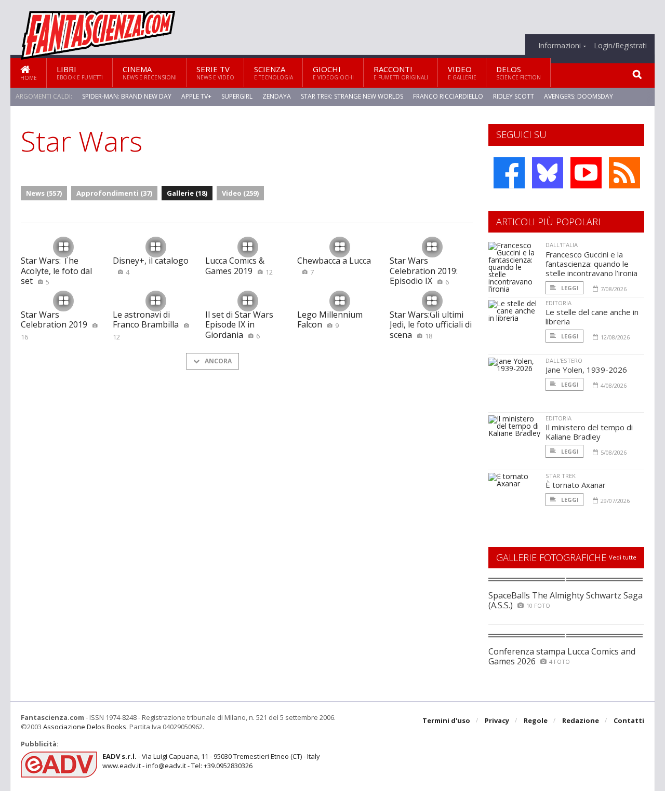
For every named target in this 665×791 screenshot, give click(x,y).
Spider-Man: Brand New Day (126, 96)
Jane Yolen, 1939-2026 (586, 369)
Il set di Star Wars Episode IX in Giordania (239, 324)
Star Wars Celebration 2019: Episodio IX (424, 270)
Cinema (150, 72)
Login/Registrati (620, 45)
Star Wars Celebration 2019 (54, 325)
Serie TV (215, 72)
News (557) (44, 193)
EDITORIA (558, 303)
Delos (518, 72)
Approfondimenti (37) (114, 193)
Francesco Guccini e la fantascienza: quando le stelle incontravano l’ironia (591, 263)
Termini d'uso (446, 720)
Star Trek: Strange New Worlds (352, 96)
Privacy (497, 720)
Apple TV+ (196, 96)
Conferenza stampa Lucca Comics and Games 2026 (561, 656)
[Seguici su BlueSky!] (547, 172)
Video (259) (240, 193)
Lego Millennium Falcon (330, 319)
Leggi (569, 288)
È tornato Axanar (576, 485)
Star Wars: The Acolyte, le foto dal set (56, 270)
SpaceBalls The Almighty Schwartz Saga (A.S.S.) (565, 600)
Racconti (401, 72)
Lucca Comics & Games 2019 (239, 265)
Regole (536, 720)
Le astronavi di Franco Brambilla (146, 325)
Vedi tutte (622, 557)
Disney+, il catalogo (151, 265)
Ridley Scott (513, 96)
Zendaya (276, 96)
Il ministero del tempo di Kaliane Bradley (589, 432)
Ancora (217, 361)
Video (462, 72)
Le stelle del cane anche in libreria (592, 316)
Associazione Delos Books (84, 726)
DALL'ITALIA (562, 245)
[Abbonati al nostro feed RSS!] (624, 172)
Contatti (629, 720)
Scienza (273, 72)
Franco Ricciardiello (448, 96)
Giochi (333, 72)
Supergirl (236, 96)
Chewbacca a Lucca (334, 265)
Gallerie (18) (187, 193)
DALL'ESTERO (564, 360)
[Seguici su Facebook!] (509, 172)
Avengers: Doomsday (578, 96)
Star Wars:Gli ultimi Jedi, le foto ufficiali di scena (431, 324)
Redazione (580, 720)
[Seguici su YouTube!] (586, 172)
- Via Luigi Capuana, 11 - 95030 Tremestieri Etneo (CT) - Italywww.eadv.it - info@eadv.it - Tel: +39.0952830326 (211, 761)
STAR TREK (561, 476)
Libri (80, 72)
